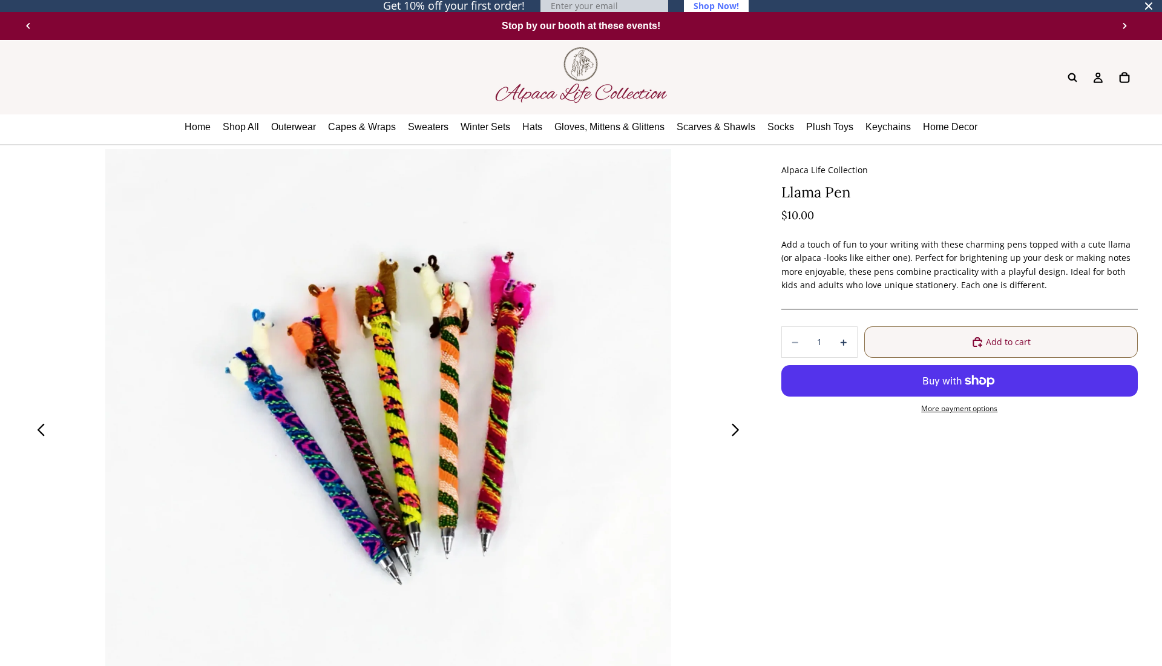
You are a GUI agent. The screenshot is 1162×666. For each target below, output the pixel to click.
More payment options (959, 408)
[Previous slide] (28, 26)
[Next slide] (1124, 26)
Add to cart (1008, 342)
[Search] (1072, 77)
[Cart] (1124, 77)
